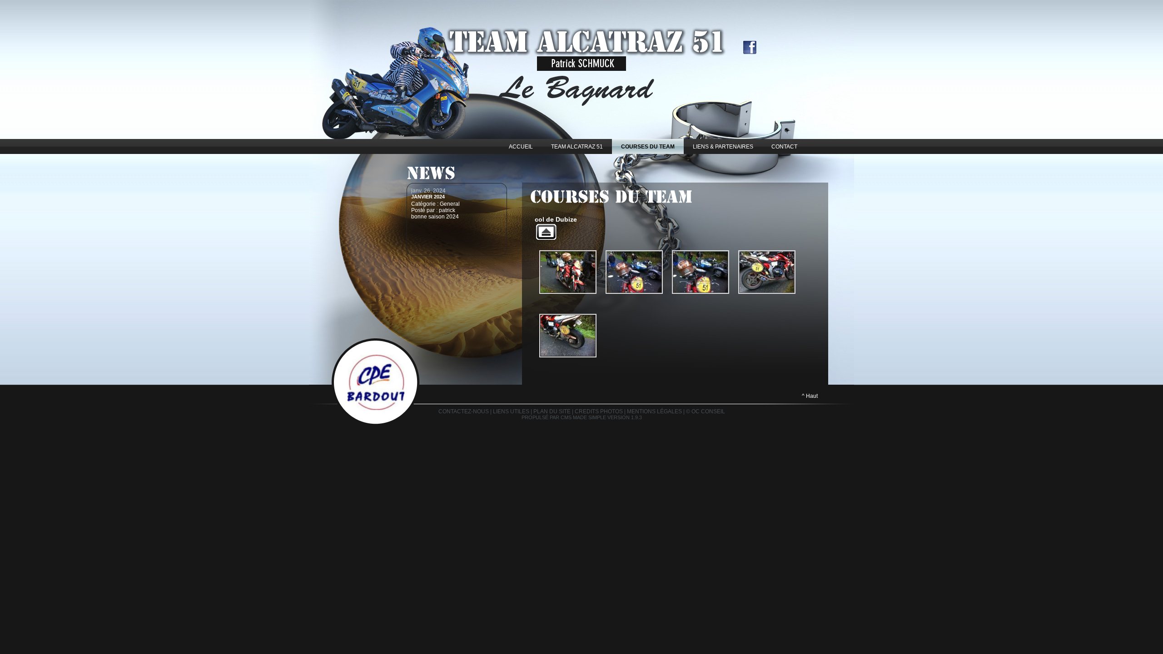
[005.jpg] (567, 335)
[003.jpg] (700, 272)
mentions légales (654, 411)
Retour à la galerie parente (546, 232)
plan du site (552, 411)
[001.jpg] (567, 272)
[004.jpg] (766, 272)
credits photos (599, 411)
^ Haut (810, 396)
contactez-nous (463, 411)
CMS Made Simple (583, 417)
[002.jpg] (634, 272)
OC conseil (708, 411)
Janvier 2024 (428, 196)
